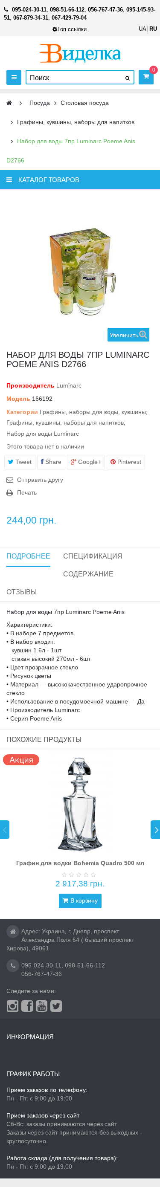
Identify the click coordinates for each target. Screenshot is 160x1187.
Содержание (88, 574)
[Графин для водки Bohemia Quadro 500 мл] (80, 802)
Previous (4, 829)
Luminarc (68, 385)
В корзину (84, 900)
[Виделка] (80, 53)
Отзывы (21, 592)
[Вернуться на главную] (9, 103)
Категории (22, 411)
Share (52, 461)
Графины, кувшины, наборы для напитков (65, 422)
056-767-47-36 (41, 973)
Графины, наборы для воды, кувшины (93, 411)
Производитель (30, 385)
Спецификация (92, 556)
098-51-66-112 (85, 965)
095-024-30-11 (41, 965)
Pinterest (128, 461)
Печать (27, 492)
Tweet (23, 461)
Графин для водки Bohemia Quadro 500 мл (80, 863)
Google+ (88, 461)
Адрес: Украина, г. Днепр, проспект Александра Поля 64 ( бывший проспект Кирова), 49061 (70, 940)
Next (155, 829)
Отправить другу (40, 479)
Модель (18, 398)
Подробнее (28, 556)
